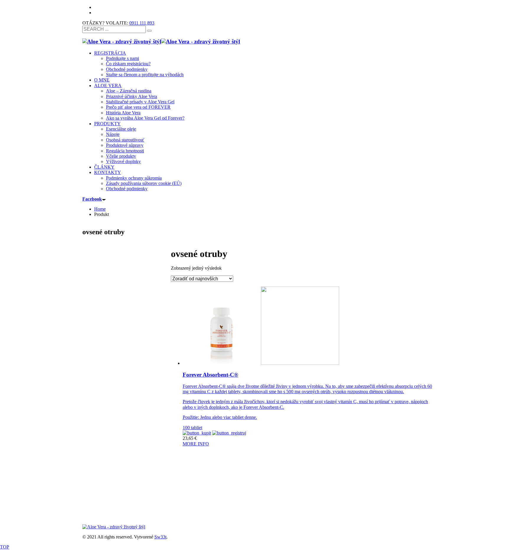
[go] (149, 31)
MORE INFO (196, 443)
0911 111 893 (141, 22)
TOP (4, 546)
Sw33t (160, 536)
